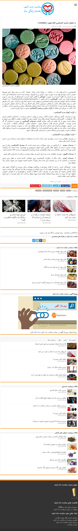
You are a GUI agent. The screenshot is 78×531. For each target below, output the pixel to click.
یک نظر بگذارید (55, 26)
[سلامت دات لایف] (39, 8)
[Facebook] (40, 240)
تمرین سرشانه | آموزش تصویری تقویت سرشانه (49, 421)
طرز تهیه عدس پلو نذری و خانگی (54, 267)
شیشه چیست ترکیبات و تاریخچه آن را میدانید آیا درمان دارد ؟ (41, 217)
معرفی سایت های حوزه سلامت (66, 518)
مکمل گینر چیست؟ (59, 359)
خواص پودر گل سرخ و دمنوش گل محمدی (51, 467)
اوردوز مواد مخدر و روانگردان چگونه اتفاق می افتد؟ (14, 217)
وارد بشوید (43, 232)
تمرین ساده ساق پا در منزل (56, 367)
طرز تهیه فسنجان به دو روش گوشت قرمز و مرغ (49, 282)
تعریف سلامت (72, 524)
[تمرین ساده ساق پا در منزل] (72, 369)
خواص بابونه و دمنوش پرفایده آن (54, 444)
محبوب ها (72, 340)
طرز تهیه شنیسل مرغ (58, 274)
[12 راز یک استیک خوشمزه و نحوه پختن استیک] (72, 346)
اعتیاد (72, 26)
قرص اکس (38, 190)
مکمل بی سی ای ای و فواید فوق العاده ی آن (50, 398)
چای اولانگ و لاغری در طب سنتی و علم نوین (50, 436)
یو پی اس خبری (66, 26)
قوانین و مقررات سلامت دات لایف (65, 520)
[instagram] (33, 240)
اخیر (65, 340)
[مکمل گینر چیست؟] (72, 361)
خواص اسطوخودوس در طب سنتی (54, 452)
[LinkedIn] (37, 240)
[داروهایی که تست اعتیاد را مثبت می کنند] (72, 354)
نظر (59, 340)
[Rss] (44, 240)
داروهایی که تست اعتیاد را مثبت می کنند (65, 216)
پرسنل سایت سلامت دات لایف (66, 522)
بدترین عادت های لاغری (58, 390)
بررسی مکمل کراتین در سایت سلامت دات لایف (49, 405)
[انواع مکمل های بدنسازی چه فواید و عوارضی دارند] (72, 377)
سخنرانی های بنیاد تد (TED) (67, 507)
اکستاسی (56, 190)
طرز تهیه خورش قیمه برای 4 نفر (55, 259)
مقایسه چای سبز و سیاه (58, 460)
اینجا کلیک (37, 332)
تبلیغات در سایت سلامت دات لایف (65, 509)
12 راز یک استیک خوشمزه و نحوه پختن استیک (50, 344)
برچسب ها (51, 340)
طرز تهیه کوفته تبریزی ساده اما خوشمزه (52, 251)
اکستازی (62, 190)
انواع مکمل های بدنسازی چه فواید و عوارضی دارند (48, 375)
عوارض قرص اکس (48, 190)
